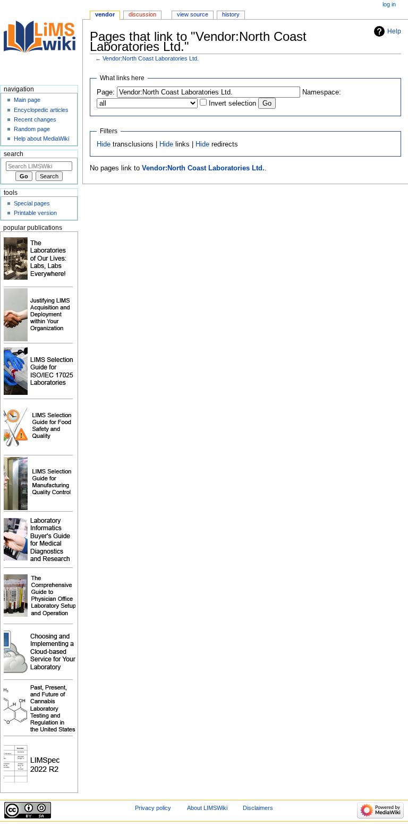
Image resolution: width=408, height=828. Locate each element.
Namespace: (321, 92)
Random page (32, 129)
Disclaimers (258, 808)
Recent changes (35, 119)
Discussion (142, 14)
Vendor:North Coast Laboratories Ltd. (151, 58)
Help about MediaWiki (41, 138)
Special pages (32, 203)
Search (13, 154)
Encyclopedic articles (41, 110)
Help (394, 31)
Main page (27, 100)
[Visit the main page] (41, 41)
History (231, 14)
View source (192, 14)
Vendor (105, 14)
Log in (389, 4)
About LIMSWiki (207, 808)
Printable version (35, 213)
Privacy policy (153, 808)
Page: (106, 92)
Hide (103, 144)
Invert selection (232, 103)
